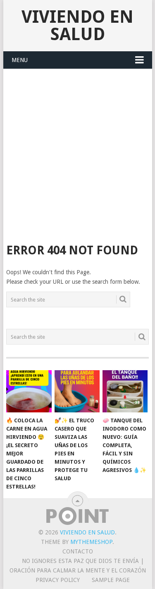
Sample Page (111, 580)
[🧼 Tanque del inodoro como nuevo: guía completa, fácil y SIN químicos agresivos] (125, 391)
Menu (20, 60)
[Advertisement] (77, 150)
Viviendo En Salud (77, 25)
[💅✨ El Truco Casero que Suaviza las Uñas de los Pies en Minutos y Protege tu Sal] (77, 391)
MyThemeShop (91, 542)
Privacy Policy (58, 580)
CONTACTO (77, 551)
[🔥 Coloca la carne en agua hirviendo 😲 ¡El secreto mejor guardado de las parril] (28, 391)
